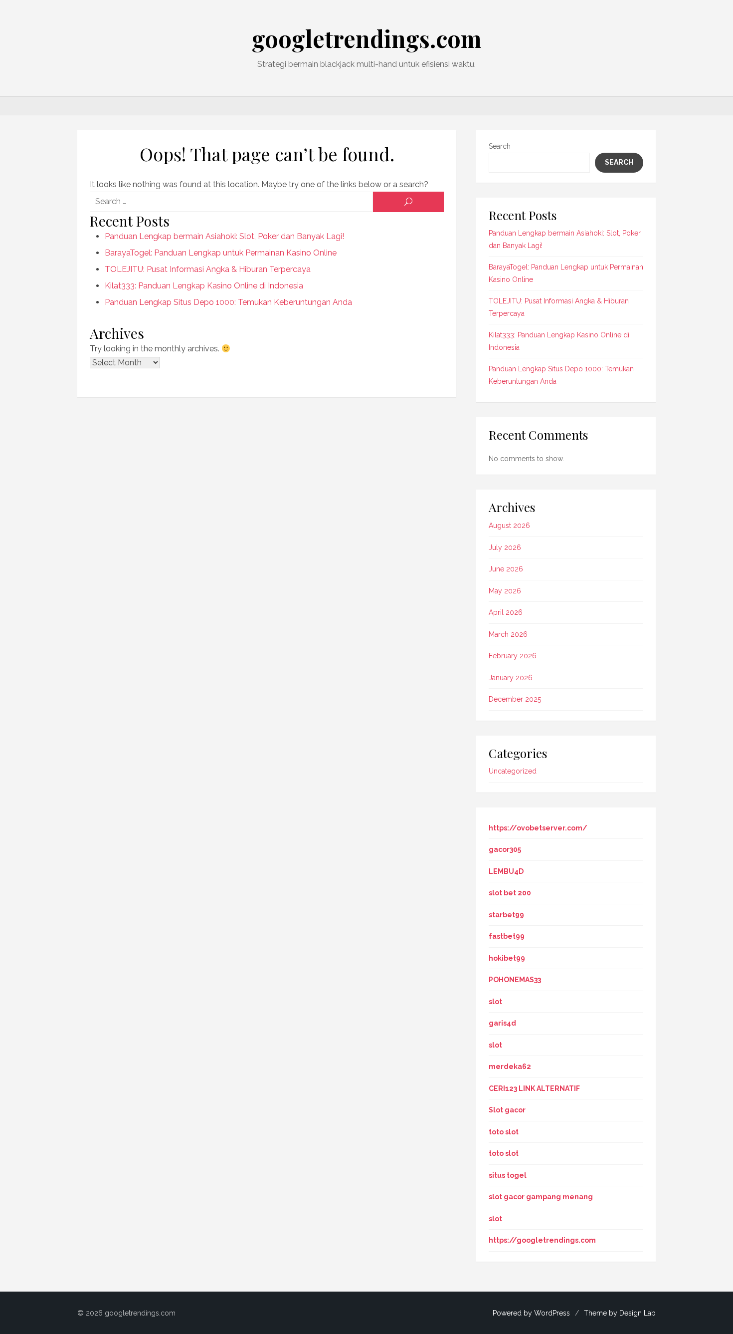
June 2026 (506, 569)
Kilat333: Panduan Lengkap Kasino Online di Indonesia (204, 285)
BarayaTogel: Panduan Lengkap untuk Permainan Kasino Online (221, 253)
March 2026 (508, 634)
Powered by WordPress (531, 1313)
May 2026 (505, 591)
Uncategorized (513, 771)
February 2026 (513, 656)
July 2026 (505, 547)
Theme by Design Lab (620, 1313)
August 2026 (509, 526)
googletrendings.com (367, 38)
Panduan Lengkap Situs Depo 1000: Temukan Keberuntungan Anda (228, 302)
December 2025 (515, 699)
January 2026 (511, 678)
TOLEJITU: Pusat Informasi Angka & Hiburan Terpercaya (208, 269)
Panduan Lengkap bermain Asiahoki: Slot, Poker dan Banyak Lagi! (224, 236)
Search (500, 146)
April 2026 (506, 612)
